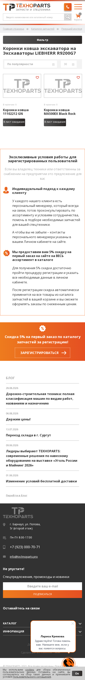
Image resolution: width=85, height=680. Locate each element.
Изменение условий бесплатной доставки (41, 481)
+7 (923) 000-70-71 (25, 547)
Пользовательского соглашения (32, 676)
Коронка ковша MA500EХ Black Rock (60, 112)
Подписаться (42, 594)
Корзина (78, 17)
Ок (77, 673)
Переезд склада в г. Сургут (28, 435)
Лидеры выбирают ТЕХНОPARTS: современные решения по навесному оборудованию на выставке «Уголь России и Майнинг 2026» (41, 458)
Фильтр (42, 40)
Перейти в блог (16, 495)
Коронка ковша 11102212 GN (16, 112)
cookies (29, 669)
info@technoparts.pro (24, 556)
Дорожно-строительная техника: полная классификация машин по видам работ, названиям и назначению (40, 398)
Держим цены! (18, 419)
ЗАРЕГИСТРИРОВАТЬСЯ (39, 353)
